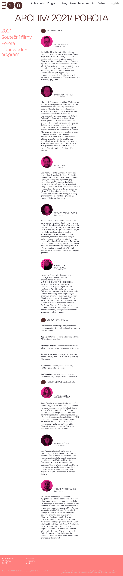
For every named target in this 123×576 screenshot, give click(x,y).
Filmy (63, 3)
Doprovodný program (14, 52)
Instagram (30, 561)
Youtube (29, 563)
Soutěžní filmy (16, 37)
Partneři (102, 3)
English (114, 3)
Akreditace (77, 3)
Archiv (90, 3)
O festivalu (38, 3)
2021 (60, 18)
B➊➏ (11, 6)
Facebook (30, 559)
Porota (8, 43)
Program (52, 3)
